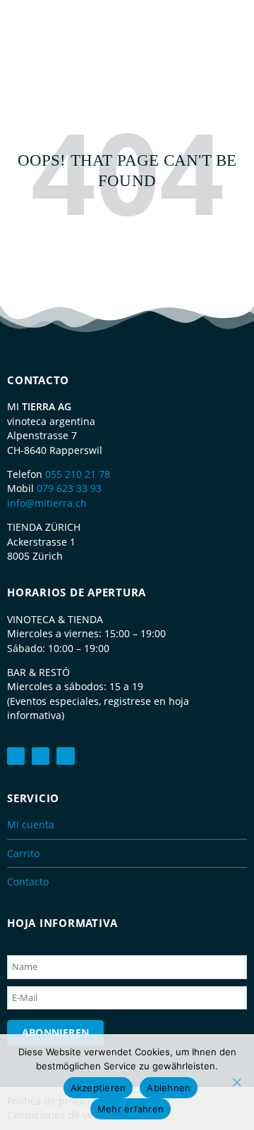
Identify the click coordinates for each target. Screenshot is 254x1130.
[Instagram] (65, 756)
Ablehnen (168, 1087)
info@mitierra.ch (47, 503)
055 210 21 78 (77, 474)
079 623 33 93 (69, 488)
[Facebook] (16, 756)
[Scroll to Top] (236, 1091)
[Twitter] (40, 756)
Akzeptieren (98, 1087)
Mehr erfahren (130, 1108)
